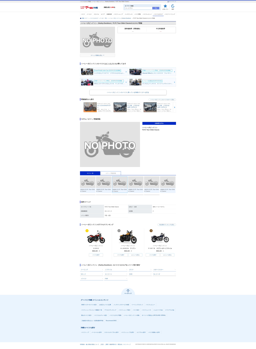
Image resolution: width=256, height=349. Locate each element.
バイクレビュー (147, 14)
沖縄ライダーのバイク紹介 (89, 304)
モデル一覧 (90, 173)
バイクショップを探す (127, 332)
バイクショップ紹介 (124, 310)
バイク (83, 14)
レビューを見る (135, 255)
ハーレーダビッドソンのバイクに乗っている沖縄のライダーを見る (128, 92)
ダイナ (131, 269)
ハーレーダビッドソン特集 (131, 315)
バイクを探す (96, 255)
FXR (106, 278)
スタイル (96, 14)
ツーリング (84, 269)
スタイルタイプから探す (111, 332)
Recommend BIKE (111, 320)
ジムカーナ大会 (158, 310)
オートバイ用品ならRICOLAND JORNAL (154, 315)
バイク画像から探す (154, 332)
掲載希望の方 (113, 344)
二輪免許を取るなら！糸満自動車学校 (92, 320)
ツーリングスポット (137, 304)
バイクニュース (146, 310)
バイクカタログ (158, 14)
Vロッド (83, 274)
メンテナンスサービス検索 (121, 304)
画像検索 (109, 14)
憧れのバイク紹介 (86, 315)
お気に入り (165, 9)
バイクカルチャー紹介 (100, 315)
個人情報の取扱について (92, 344)
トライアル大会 (169, 310)
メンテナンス (128, 14)
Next (174, 107)
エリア (103, 14)
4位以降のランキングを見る (166, 224)
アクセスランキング (110, 310)
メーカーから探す (97, 332)
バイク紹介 (136, 310)
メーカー (89, 14)
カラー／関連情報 (111, 173)
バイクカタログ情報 (115, 315)
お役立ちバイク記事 (105, 304)
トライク (83, 278)
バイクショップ (118, 14)
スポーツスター (158, 269)
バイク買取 (137, 14)
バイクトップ (85, 332)
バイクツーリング (170, 14)
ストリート (108, 274)
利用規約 (82, 344)
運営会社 (120, 344)
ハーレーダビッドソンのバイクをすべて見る (162, 99)
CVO (130, 274)
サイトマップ (172, 1)
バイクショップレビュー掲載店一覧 (91, 310)
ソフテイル (108, 269)
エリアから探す (141, 332)
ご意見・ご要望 (104, 344)
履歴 (173, 9)
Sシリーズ (157, 274)
